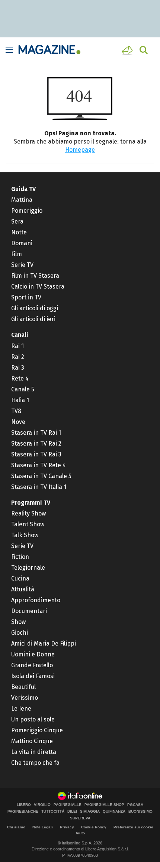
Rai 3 (17, 367)
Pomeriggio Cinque (37, 730)
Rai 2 (17, 356)
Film (16, 254)
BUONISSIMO (140, 811)
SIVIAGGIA (90, 811)
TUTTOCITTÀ (52, 811)
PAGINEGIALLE (67, 805)
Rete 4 (20, 378)
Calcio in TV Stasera (37, 286)
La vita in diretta (33, 751)
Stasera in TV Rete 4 (38, 465)
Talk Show (24, 535)
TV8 (16, 411)
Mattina (21, 199)
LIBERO (24, 805)
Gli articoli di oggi (34, 308)
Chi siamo (16, 827)
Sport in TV (26, 297)
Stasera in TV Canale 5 (41, 476)
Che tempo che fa (35, 762)
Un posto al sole (33, 719)
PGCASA (135, 805)
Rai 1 (17, 346)
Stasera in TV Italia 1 (38, 486)
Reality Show (28, 513)
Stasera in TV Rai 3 (36, 454)
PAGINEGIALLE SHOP (104, 805)
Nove (18, 421)
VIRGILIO (42, 805)
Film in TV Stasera (35, 275)
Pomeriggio (26, 210)
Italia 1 (20, 400)
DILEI (72, 811)
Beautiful (23, 686)
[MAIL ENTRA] (128, 50)
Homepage (80, 149)
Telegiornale (28, 567)
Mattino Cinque (32, 741)
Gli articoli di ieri (33, 319)
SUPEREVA (80, 818)
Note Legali (42, 827)
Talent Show (27, 524)
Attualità (22, 589)
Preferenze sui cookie (133, 827)
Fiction (20, 556)
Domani (21, 243)
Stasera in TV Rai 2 (36, 443)
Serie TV (22, 264)
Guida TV (23, 189)
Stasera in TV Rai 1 (36, 432)
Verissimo (24, 697)
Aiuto (80, 833)
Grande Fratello (32, 665)
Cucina (20, 578)
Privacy (67, 827)
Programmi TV (30, 502)
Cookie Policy (93, 827)
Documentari (29, 611)
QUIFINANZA (114, 811)
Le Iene (21, 708)
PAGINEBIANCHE (22, 811)
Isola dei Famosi (33, 676)
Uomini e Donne (33, 654)
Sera (17, 221)
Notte (19, 232)
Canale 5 (22, 389)
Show (18, 621)
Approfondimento (35, 600)
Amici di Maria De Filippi (43, 643)
